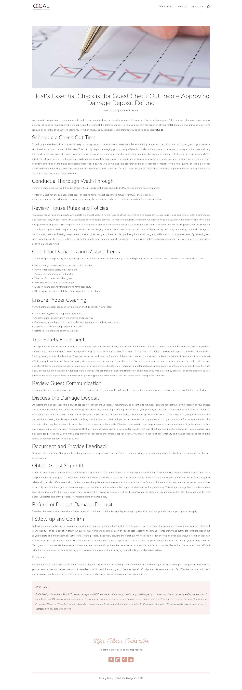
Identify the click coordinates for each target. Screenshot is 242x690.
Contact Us (197, 6)
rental (170, 125)
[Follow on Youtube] (131, 659)
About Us (181, 6)
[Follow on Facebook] (111, 659)
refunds (159, 129)
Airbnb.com (191, 594)
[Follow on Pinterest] (124, 659)
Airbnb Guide (165, 6)
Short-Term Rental (128, 110)
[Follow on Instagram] (117, 659)
